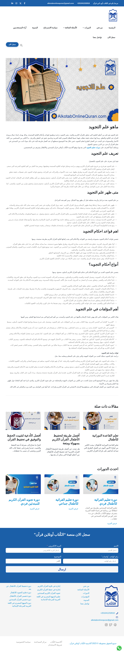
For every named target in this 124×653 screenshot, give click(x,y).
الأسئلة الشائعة (71, 28)
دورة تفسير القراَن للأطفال (20, 596)
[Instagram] (16, 3)
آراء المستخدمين (19, 28)
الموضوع (57, 557)
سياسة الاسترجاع (50, 28)
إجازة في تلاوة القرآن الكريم (49, 586)
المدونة (35, 28)
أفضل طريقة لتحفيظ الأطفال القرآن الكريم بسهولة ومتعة (66, 439)
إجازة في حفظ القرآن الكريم (48, 590)
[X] (20, 3)
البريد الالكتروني (54, 546)
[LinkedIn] (12, 3)
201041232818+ (83, 3)
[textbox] (57, 561)
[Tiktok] (8, 3)
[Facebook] (24, 3)
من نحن (100, 28)
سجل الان (111, 37)
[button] (21, 45)
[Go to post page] (100, 421)
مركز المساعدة (40, 642)
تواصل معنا (97, 37)
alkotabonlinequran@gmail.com (60, 3)
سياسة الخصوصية (23, 642)
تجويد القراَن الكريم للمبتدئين (48, 593)
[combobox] (33, 561)
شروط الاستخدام (55, 645)
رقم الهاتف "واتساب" (109, 557)
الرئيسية (112, 28)
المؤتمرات (85, 597)
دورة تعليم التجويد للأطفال (20, 592)
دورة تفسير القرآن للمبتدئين (20, 599)
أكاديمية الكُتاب (56, 642)
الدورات (88, 28)
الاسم (116, 546)
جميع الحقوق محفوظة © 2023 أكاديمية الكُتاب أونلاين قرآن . (92, 643)
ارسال (62, 569)
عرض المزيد (112, 509)
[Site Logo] (113, 15)
